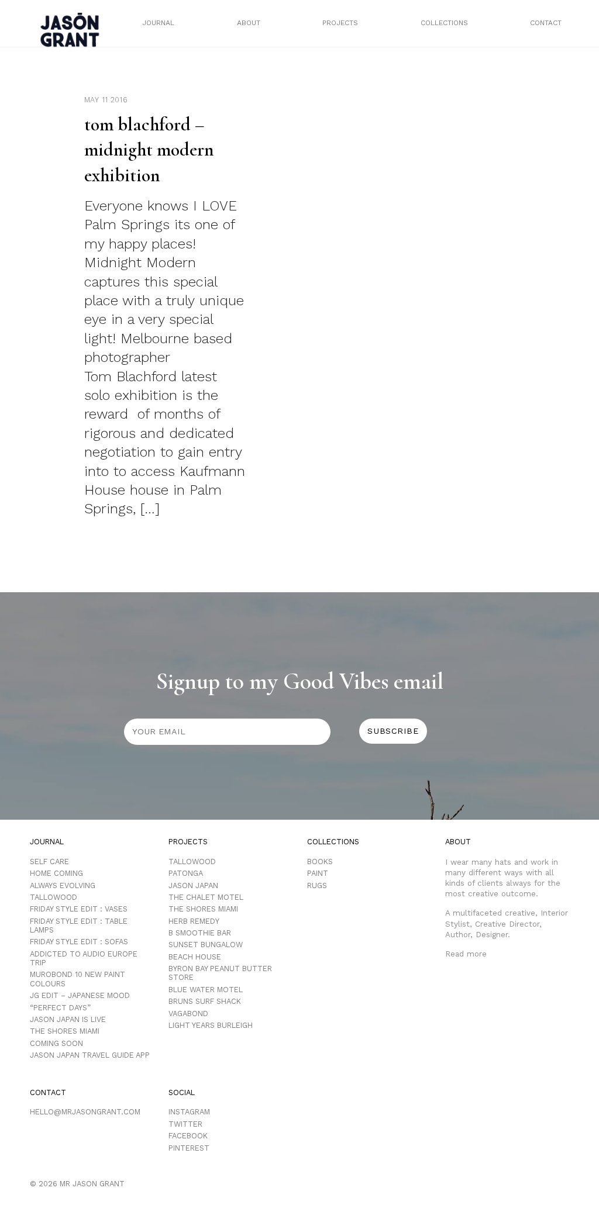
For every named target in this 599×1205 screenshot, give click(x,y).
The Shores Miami (64, 1031)
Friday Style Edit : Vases (79, 908)
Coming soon (56, 1043)
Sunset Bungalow (205, 944)
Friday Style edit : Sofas (79, 941)
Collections (444, 23)
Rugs (317, 885)
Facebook (188, 1135)
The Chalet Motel (205, 897)
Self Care (49, 861)
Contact (546, 23)
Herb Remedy (193, 921)
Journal (158, 23)
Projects (340, 23)
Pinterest (188, 1148)
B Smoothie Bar (199, 932)
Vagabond (188, 1013)
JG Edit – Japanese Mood (80, 995)
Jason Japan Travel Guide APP (90, 1055)
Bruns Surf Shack (204, 1001)
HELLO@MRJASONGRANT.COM (85, 1111)
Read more (466, 954)
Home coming (56, 873)
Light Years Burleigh (210, 1025)
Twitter (185, 1124)
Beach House (194, 956)
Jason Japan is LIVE (68, 1019)
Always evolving (62, 885)
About (248, 23)
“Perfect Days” (60, 1007)
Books (320, 861)
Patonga (185, 873)
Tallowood (53, 897)
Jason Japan (193, 885)
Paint (317, 873)
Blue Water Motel (205, 989)
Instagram (189, 1111)
